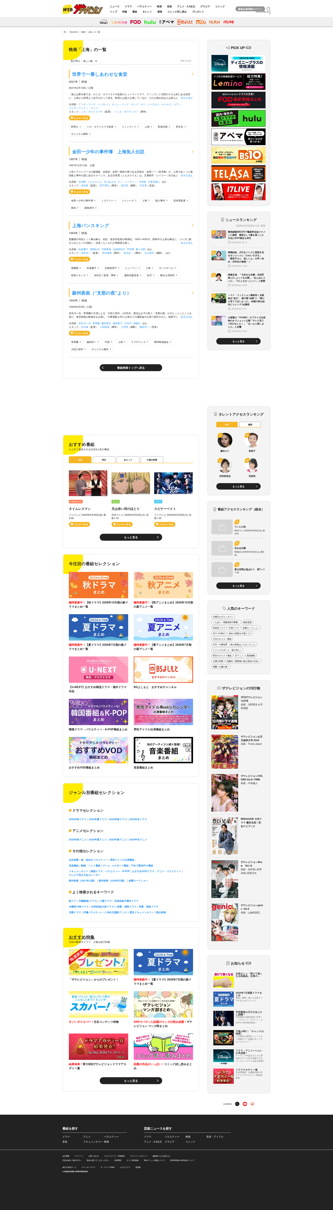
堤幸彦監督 (179, 200)
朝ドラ (72, 900)
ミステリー (107, 200)
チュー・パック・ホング (125, 104)
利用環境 (117, 1160)
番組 (134, 11)
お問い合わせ (93, 1156)
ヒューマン (131, 268)
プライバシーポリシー (138, 1156)
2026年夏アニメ (98, 839)
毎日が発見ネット (69, 1167)
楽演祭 (138, 1167)
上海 (147, 126)
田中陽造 (107, 252)
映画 (159, 6)
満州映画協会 (161, 342)
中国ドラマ (234, 628)
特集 (124, 11)
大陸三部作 (77, 349)
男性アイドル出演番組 (122, 859)
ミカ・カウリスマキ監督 (100, 126)
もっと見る (131, 537)
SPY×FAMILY (219, 633)
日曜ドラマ (75, 912)
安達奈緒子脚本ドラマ (126, 900)
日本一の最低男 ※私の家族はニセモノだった (234, 644)
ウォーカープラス (88, 1167)
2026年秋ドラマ (78, 819)
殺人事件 (160, 200)
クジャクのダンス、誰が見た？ (227, 650)
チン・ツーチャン (127, 181)
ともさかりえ (95, 181)
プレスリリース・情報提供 (114, 1156)
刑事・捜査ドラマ (148, 906)
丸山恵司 (149, 252)
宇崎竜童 (106, 249)
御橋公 (137, 323)
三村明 (124, 327)
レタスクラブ (125, 1167)
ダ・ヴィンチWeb (108, 1167)
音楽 (169, 6)
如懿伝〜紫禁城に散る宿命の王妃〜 (243, 661)
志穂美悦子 (119, 249)
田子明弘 (104, 185)
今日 (80, 459)
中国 (107, 342)
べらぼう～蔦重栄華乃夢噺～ (226, 622)
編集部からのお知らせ (161, 1156)
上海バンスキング (90, 225)
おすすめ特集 (82, 937)
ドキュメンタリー (78, 871)
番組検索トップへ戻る (131, 368)
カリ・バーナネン (150, 104)
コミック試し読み (177, 11)
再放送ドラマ (219, 628)
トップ (113, 11)
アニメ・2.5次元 (186, 6)
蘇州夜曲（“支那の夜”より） (101, 292)
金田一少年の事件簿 (82, 200)
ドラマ (128, 6)
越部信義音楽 (131, 275)
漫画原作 (89, 207)
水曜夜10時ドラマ (79, 906)
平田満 (130, 249)
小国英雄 (104, 327)
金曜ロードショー (138, 880)
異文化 (179, 126)
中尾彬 (142, 181)
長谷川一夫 (85, 323)
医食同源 (163, 126)
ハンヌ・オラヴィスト (126, 111)
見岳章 (143, 185)
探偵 (73, 207)
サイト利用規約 (133, 1160)
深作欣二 (86, 252)
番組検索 (74, 31)
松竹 (149, 275)
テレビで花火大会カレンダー (84, 874)
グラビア (205, 6)
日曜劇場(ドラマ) (88, 900)
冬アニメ (239, 655)
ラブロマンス (138, 342)
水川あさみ (110, 181)
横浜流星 (247, 622)
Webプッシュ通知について (154, 1160)
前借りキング (78, 275)
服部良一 (144, 327)
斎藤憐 (74, 268)
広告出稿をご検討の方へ (72, 1160)
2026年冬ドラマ (138, 819)
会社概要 (65, 1156)
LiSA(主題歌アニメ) (116, 912)
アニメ (115, 501)
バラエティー (144, 6)
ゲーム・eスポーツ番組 (116, 865)
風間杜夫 (95, 249)
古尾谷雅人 (154, 181)
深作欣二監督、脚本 (105, 275)
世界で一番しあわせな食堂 (99, 74)
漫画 (159, 11)
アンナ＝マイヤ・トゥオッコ (94, 104)
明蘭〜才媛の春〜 (221, 667)
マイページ (79, 1156)
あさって (128, 459)
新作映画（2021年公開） (82, 880)
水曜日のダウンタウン (223, 617)
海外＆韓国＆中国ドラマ (240, 633)
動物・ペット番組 (90, 865)
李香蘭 (96, 323)
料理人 (74, 126)
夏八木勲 (141, 249)
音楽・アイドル (214, 1136)
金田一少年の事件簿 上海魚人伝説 (108, 151)
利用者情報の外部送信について (182, 1160)
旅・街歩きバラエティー (94, 859)
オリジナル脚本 (79, 134)
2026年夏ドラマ (98, 819)
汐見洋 (128, 323)
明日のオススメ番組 (222, 655)
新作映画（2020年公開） (112, 880)
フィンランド (129, 126)
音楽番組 (74, 865)
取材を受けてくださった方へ (98, 1160)
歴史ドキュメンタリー (142, 912)
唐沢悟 (124, 185)
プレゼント (198, 11)
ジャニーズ (128, 200)
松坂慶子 (83, 249)
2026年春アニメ (118, 839)
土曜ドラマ (106, 900)
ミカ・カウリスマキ (92, 111)
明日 (104, 459)
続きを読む (187, 98)
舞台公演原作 (167, 275)
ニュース (114, 6)
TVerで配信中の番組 (142, 865)
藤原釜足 (106, 323)
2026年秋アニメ (78, 839)
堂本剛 (82, 181)
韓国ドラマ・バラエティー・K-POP (110, 871)
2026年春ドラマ (118, 819)
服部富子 (118, 323)
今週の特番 (152, 459)
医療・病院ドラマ (126, 906)
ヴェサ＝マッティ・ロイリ (83, 108)
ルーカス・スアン (171, 104)
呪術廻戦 (251, 655)
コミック (220, 6)
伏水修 (84, 327)
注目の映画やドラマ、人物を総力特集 (89, 942)
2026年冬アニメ (138, 839)
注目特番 (74, 859)
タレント (147, 11)
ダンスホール (166, 268)
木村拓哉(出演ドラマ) (103, 906)
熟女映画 (161, 912)
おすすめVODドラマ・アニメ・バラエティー (156, 871)
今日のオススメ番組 (222, 639)
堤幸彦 (84, 185)
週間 (250, 424)
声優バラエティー (93, 912)
